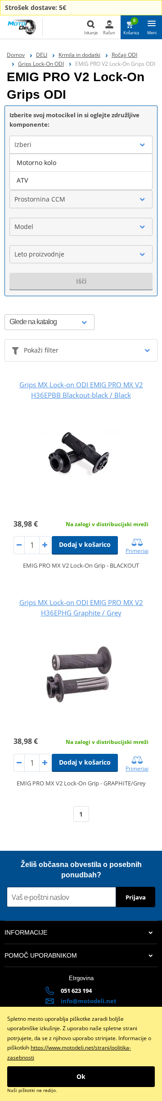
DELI (41, 55)
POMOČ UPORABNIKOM (40, 955)
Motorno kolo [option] (36, 162)
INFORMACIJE (25, 932)
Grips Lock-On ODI (41, 64)
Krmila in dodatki (79, 55)
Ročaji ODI (124, 55)
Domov (16, 55)
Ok (81, 1076)
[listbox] (81, 171)
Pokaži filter (41, 350)
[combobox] (81, 145)
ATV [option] (22, 180)
